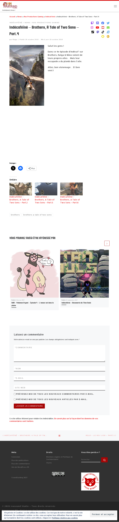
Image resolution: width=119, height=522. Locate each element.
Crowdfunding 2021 (19, 478)
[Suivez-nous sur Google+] (108, 36)
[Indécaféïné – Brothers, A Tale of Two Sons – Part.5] (46, 189)
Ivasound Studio (20, 506)
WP (16, 510)
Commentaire (23, 348)
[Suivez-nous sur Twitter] (108, 23)
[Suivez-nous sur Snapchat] (102, 36)
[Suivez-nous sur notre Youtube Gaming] (97, 27)
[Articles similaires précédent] (101, 243)
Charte (49, 463)
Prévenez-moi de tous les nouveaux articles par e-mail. (51, 399)
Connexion (15, 457)
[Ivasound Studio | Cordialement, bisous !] (10, 5)
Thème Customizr (44, 510)
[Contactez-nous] (108, 27)
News (19, 16)
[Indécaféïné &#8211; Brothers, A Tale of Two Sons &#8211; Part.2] (20, 189)
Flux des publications (20, 460)
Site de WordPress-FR (20, 467)
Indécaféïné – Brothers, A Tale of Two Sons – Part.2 (19, 200)
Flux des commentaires (20, 464)
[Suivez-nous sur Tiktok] (103, 32)
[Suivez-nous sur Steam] (92, 32)
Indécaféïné (50, 16)
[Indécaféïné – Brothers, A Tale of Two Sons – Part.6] (71, 189)
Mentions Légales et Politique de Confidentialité (59, 458)
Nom (18, 369)
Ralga (15, 39)
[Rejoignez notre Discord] (97, 23)
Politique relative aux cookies (65, 518)
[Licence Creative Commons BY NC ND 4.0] (58, 474)
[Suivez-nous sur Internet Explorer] (108, 32)
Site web (20, 388)
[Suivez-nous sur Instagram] (92, 27)
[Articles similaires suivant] (107, 243)
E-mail (19, 378)
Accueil (12, 16)
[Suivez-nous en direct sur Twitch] (92, 23)
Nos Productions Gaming (33, 16)
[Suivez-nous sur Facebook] (102, 23)
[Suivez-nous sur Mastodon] (98, 32)
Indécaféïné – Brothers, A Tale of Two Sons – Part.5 (45, 200)
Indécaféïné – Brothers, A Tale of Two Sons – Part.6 (70, 200)
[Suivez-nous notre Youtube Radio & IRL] (103, 27)
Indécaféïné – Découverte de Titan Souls (76, 303)
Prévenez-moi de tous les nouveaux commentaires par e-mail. (55, 394)
